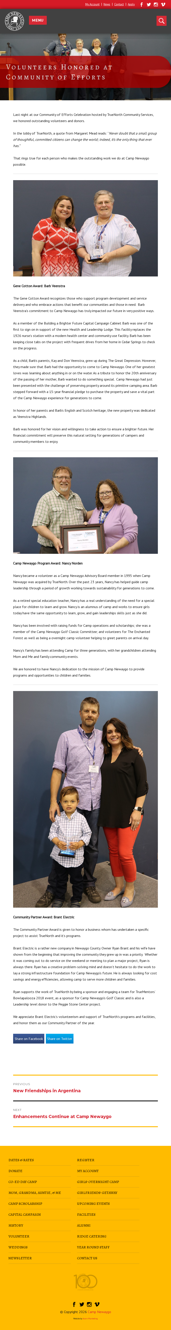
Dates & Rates (21, 1160)
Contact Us (87, 1258)
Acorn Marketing (90, 1318)
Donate (15, 1171)
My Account (92, 4)
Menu (38, 20)
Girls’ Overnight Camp (98, 1181)
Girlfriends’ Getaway (97, 1192)
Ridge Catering (91, 1236)
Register (85, 1160)
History (15, 1225)
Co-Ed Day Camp (22, 1181)
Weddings (18, 1247)
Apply (131, 4)
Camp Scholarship (25, 1203)
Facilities (86, 1214)
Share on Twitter (59, 1038)
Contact (119, 4)
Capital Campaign (24, 1214)
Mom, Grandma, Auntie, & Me (34, 1192)
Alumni (83, 1225)
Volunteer (18, 1236)
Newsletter (20, 1258)
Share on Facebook (29, 1038)
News (107, 4)
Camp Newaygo (99, 1312)
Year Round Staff (93, 1247)
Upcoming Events (93, 1203)
